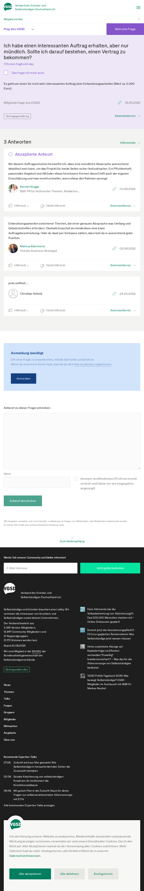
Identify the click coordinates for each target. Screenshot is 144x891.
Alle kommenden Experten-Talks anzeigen (29, 805)
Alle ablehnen (69, 874)
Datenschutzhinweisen (24, 856)
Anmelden (23, 378)
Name (7, 473)
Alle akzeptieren (30, 874)
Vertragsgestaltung (17, 116)
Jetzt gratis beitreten (110, 568)
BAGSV (36, 651)
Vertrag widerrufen (16, 669)
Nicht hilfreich (56, 205)
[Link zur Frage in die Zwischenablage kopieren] (120, 102)
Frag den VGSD (14, 29)
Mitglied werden (13, 19)
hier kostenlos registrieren (92, 364)
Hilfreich (21, 205)
